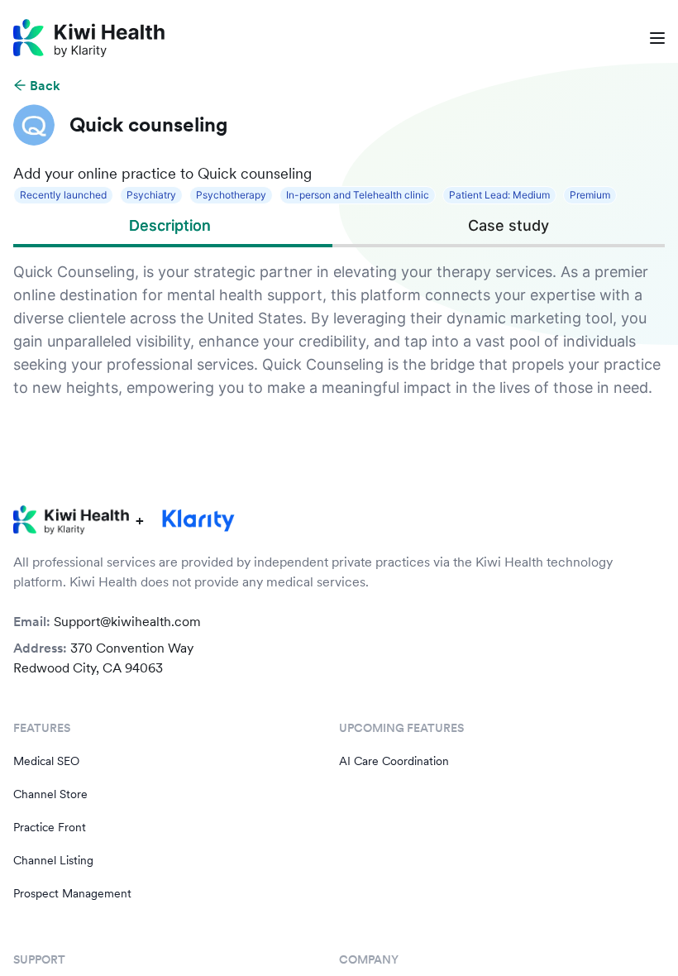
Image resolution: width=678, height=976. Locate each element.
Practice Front (49, 827)
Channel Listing (53, 860)
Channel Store (50, 794)
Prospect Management (72, 893)
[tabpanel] (339, 330)
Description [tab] (170, 225)
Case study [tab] (508, 225)
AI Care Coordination (394, 761)
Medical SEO (46, 761)
